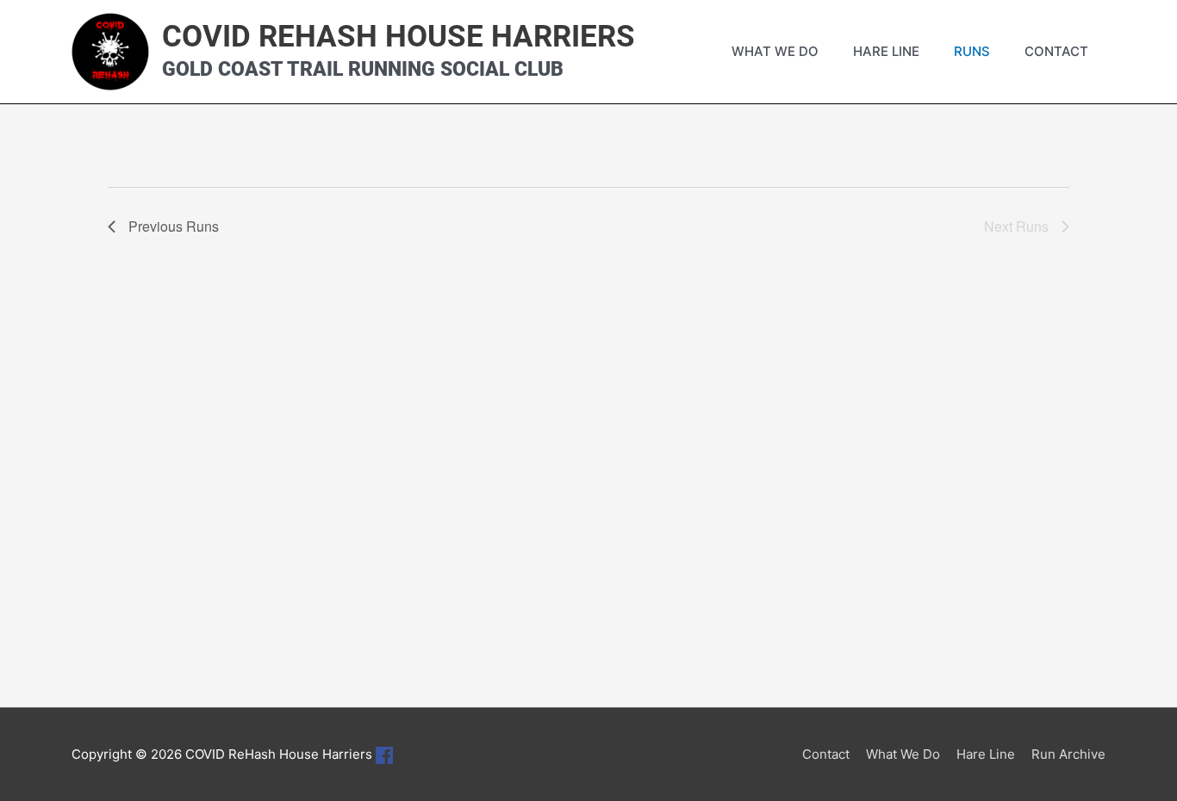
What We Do (775, 51)
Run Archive (1068, 754)
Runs (972, 51)
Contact (1056, 51)
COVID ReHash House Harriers (398, 36)
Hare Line (886, 51)
